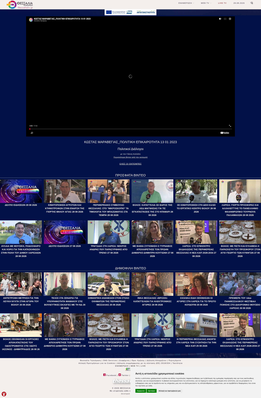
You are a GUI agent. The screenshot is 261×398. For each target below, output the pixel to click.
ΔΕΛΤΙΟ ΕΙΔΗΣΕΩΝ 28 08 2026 (21, 205)
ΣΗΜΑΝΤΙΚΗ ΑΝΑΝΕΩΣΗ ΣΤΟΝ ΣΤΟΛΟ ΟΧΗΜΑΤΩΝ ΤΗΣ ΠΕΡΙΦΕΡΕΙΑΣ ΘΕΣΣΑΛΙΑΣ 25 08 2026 (108, 301)
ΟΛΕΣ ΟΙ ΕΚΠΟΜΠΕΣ (130, 164)
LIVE (143, 366)
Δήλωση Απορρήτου (156, 360)
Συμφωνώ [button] (140, 391)
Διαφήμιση (124, 360)
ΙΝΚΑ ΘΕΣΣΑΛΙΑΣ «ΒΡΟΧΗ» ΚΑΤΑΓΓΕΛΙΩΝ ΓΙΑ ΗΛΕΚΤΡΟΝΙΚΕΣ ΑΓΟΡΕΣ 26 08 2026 (152, 301)
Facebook (111, 375)
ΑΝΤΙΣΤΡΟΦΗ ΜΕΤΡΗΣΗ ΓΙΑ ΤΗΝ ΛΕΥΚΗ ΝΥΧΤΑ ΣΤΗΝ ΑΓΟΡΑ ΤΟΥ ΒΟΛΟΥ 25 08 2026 (21, 301)
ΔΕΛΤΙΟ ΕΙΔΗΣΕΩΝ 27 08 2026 (65, 246)
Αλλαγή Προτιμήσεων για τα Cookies (97, 363)
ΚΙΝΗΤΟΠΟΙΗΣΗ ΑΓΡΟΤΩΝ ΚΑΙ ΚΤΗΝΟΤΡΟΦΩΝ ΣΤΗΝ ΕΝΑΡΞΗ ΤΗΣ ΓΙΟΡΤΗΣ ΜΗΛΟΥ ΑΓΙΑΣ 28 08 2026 (64, 208)
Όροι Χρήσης (138, 360)
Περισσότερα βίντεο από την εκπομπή (131, 157)
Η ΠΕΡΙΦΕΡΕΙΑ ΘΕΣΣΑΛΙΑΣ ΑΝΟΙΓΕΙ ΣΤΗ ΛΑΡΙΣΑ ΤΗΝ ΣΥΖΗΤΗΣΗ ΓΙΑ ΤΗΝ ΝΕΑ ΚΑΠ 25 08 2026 (196, 342)
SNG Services (110, 360)
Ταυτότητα (177, 363)
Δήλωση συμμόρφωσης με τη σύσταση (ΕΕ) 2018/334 (143, 363)
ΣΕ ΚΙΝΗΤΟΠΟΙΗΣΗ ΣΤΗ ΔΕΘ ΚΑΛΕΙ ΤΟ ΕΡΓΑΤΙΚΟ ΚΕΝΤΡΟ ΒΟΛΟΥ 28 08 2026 (196, 208)
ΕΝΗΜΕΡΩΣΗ (185, 3)
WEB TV (205, 3)
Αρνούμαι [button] (151, 391)
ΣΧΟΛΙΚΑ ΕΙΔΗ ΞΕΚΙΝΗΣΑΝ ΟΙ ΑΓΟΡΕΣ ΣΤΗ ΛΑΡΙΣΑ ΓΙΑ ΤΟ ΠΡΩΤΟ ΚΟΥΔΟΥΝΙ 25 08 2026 (196, 301)
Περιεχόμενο (175, 360)
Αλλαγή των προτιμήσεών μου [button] (170, 391)
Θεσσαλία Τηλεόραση (90, 360)
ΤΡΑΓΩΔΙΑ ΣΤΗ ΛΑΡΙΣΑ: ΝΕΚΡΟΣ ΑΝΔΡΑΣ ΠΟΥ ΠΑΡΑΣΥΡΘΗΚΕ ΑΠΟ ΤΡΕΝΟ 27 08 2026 (108, 249)
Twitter (125, 375)
